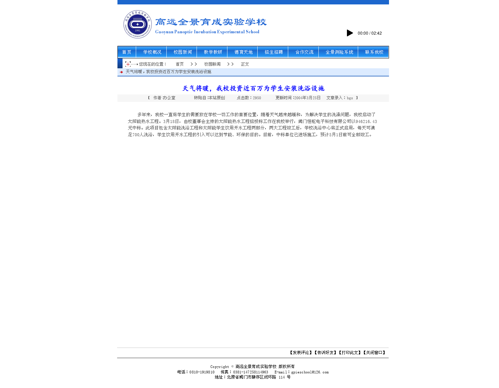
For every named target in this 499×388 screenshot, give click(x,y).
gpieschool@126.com (310, 372)
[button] (153, 52)
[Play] (350, 33)
